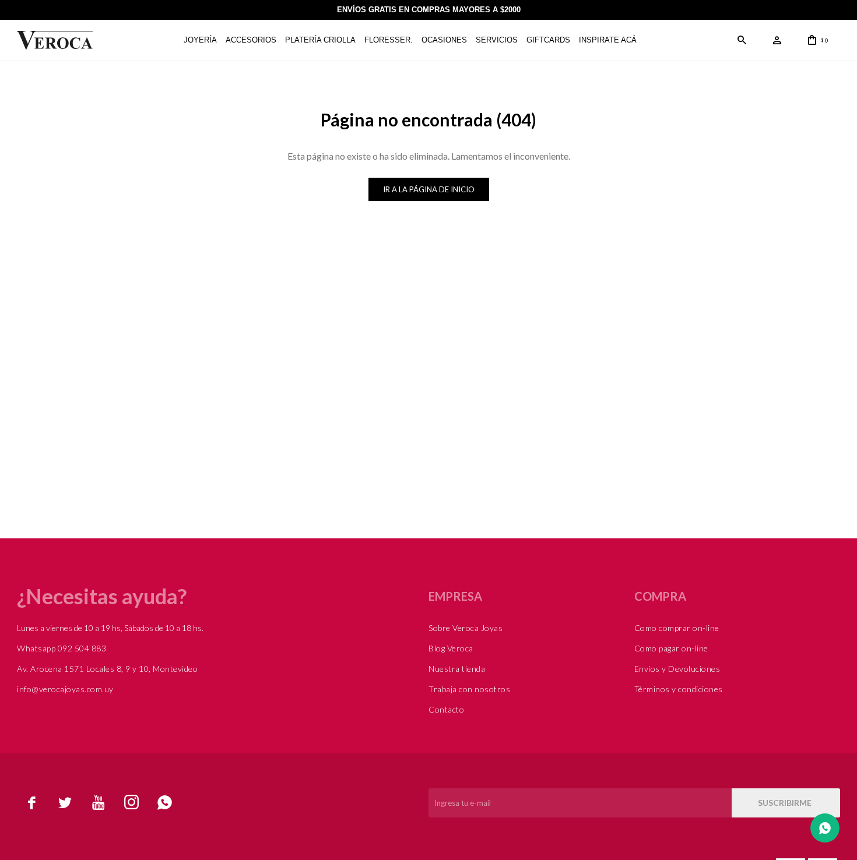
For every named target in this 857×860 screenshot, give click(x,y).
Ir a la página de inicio (429, 189)
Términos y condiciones (678, 689)
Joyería (200, 40)
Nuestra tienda (456, 669)
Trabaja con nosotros (469, 689)
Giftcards (548, 40)
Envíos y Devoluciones (677, 669)
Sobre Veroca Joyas (465, 628)
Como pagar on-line (671, 648)
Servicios (497, 40)
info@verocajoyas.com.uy (65, 689)
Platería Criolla (320, 40)
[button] (742, 40)
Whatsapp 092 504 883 (61, 648)
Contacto (446, 709)
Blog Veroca (450, 648)
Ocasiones (444, 40)
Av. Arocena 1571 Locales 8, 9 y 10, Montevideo (107, 669)
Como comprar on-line (676, 628)
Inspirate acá (608, 40)
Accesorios (251, 40)
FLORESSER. (388, 40)
